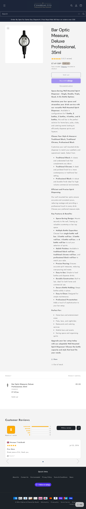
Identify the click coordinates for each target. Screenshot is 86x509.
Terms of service (65, 502)
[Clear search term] (79, 14)
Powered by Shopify (33, 502)
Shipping (64, 67)
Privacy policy (55, 502)
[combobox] (43, 14)
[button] (4, 5)
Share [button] (55, 359)
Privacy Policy (47, 477)
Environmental (35, 477)
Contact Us (24, 477)
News (71, 477)
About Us (16, 477)
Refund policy (45, 502)
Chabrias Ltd (23, 502)
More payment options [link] (66, 86)
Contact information (75, 504)
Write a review (66, 428)
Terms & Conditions (60, 477)
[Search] (83, 14)
